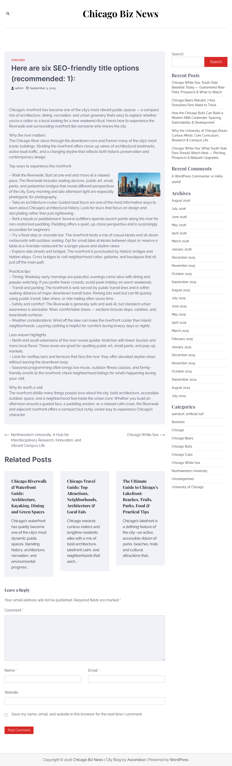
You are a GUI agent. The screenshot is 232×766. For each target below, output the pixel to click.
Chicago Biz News (120, 13)
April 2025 (179, 322)
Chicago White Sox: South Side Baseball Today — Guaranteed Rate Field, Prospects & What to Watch (198, 87)
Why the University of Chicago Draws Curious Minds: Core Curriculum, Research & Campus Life (199, 135)
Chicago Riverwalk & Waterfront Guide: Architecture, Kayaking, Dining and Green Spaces (29, 496)
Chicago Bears (182, 438)
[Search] (8, 13)
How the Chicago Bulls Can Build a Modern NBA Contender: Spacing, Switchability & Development (197, 117)
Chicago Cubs (182, 454)
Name (11, 670)
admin (19, 88)
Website (11, 692)
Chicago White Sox (186, 463)
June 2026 (179, 217)
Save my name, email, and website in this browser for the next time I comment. (77, 714)
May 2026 (179, 225)
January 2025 (181, 347)
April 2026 (179, 233)
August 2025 (181, 290)
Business (178, 422)
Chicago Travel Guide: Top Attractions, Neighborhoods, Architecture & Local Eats (82, 496)
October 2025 (182, 274)
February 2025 (182, 339)
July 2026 (179, 208)
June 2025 (179, 306)
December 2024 (183, 355)
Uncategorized (183, 479)
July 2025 (179, 298)
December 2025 (183, 257)
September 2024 (184, 379)
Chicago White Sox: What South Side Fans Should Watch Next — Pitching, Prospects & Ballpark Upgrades (199, 153)
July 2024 (179, 396)
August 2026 (181, 200)
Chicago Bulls (182, 446)
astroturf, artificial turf (188, 414)
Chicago (18, 60)
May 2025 (179, 314)
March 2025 (180, 331)
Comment (14, 610)
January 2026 (181, 249)
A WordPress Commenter (191, 176)
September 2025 (184, 282)
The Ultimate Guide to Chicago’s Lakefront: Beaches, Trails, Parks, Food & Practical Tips (140, 496)
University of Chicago (187, 487)
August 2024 (181, 387)
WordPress (179, 760)
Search (178, 54)
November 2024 (183, 363)
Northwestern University (190, 471)
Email (93, 670)
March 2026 (180, 241)
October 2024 (182, 371)
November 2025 (183, 265)
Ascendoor (136, 760)
